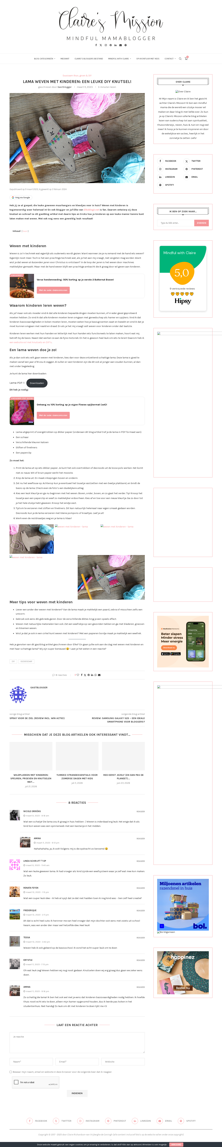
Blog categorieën (43, 58)
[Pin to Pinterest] (89, 675)
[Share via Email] (99, 675)
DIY (13, 661)
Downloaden (37, 383)
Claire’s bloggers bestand (89, 58)
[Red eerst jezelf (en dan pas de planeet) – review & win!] (123, 756)
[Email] (120, 45)
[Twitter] (101, 45)
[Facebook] (96, 45)
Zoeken (201, 222)
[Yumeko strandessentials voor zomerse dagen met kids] (77, 756)
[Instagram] (106, 45)
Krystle (27, 960)
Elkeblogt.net (91, 209)
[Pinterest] (111, 45)
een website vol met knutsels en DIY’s (31, 342)
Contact (169, 58)
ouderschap (26, 661)
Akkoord (176, 1144)
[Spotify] (126, 45)
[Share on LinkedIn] (92, 675)
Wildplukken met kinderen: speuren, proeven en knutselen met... (30, 778)
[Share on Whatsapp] (96, 675)
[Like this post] (78, 675)
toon (25, 231)
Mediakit (65, 58)
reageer (141, 812)
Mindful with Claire (118, 58)
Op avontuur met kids (147, 58)
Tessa (26, 937)
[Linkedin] (115, 45)
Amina (37, 838)
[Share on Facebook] (81, 675)
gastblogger (65, 87)
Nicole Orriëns (32, 811)
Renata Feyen (30, 887)
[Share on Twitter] (85, 675)
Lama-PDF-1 (17, 383)
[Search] (180, 59)
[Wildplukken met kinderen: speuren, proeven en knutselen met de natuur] (31, 756)
